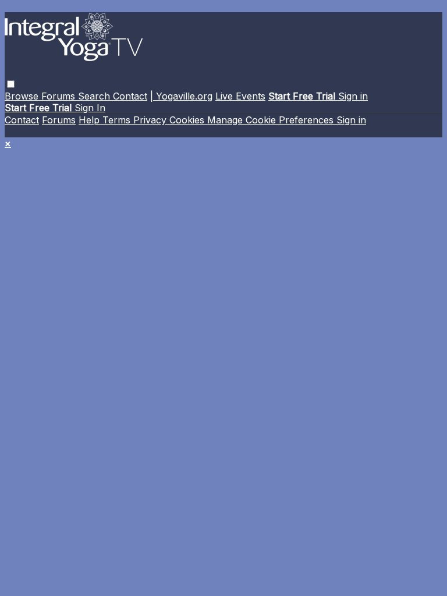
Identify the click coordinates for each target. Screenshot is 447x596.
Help (90, 120)
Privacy (151, 120)
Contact (130, 96)
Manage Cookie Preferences (271, 120)
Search (95, 96)
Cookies (188, 120)
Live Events (240, 96)
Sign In (89, 107)
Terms (117, 120)
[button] (11, 84)
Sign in (353, 96)
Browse (23, 96)
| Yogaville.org (181, 96)
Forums (59, 96)
